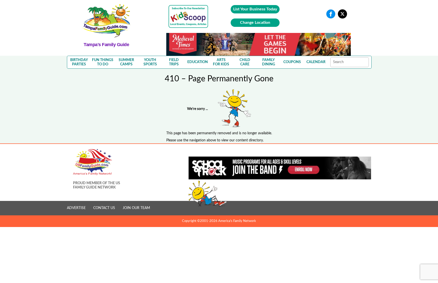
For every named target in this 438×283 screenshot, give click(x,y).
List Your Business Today (255, 9)
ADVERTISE (76, 208)
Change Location (255, 23)
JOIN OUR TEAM (136, 208)
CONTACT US (104, 208)
